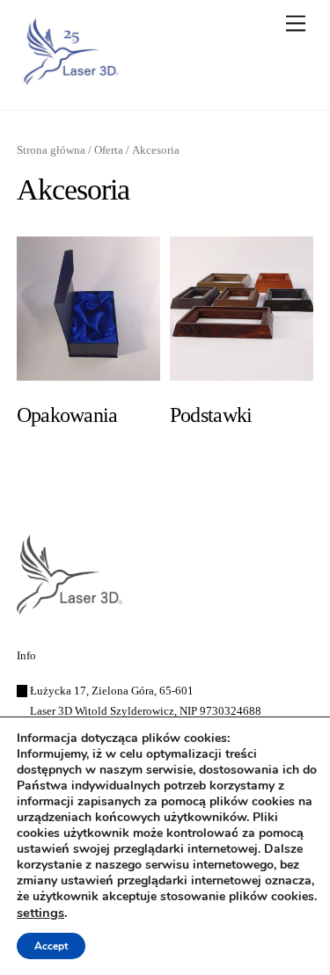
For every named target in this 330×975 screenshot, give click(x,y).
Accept (51, 946)
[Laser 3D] (69, 79)
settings (40, 912)
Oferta (108, 150)
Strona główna (51, 150)
